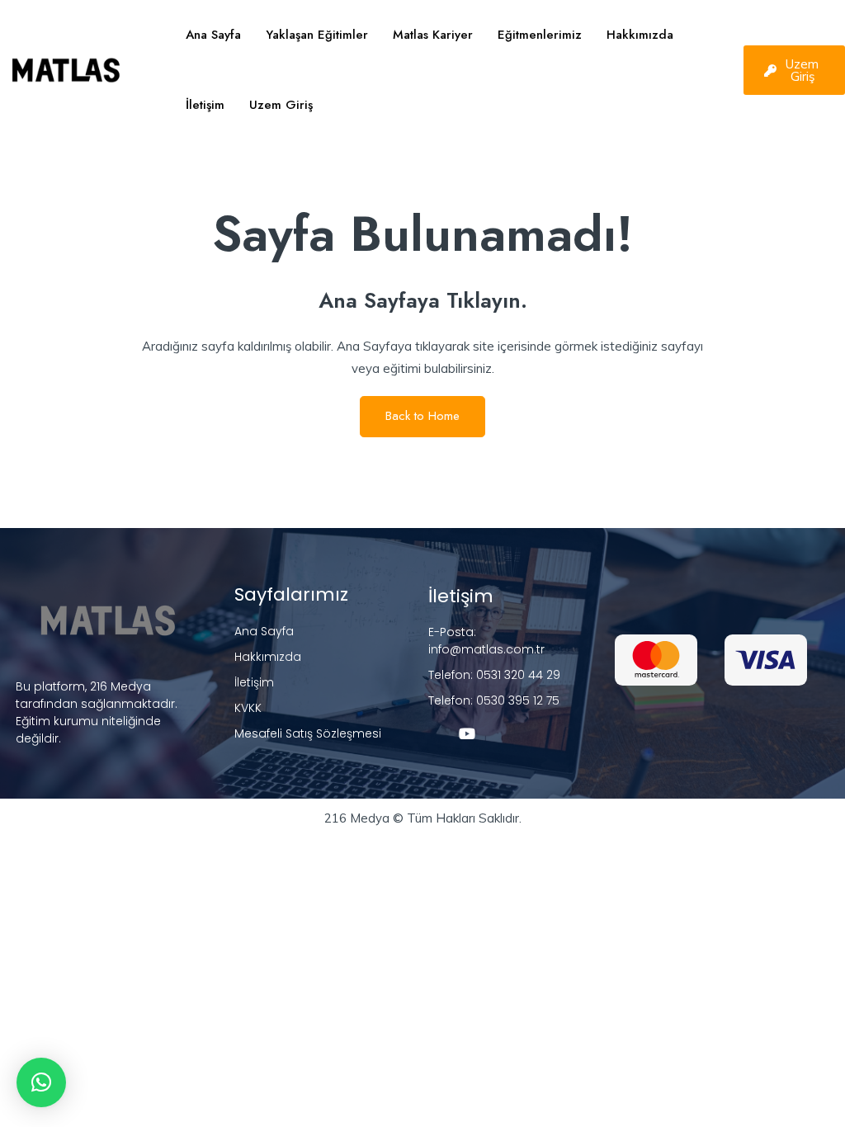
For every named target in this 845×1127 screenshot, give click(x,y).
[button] (41, 1082)
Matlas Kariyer (433, 35)
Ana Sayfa (213, 35)
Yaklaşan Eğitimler (317, 35)
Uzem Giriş (281, 105)
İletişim (205, 105)
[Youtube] (467, 733)
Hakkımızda (640, 35)
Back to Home (422, 416)
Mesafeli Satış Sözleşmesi (307, 733)
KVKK (248, 708)
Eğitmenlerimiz (540, 35)
